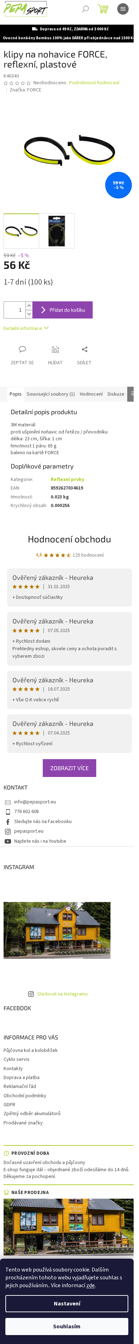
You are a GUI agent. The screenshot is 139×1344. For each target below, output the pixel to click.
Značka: (25, 90)
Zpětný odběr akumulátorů (32, 1113)
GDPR (9, 1104)
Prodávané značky (23, 1123)
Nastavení (67, 1304)
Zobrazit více (69, 767)
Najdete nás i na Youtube (40, 841)
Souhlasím (67, 1326)
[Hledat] (85, 9)
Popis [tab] (16, 394)
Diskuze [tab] (116, 394)
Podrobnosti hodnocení (94, 83)
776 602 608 (26, 811)
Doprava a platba (22, 1077)
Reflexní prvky (67, 479)
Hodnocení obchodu (69, 538)
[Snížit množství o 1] (28, 314)
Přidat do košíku (67, 310)
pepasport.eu (28, 831)
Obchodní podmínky (25, 1095)
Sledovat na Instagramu (62, 994)
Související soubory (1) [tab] (51, 394)
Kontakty (13, 1068)
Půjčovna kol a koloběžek (31, 1050)
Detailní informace (23, 328)
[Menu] (123, 9)
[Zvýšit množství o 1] (28, 306)
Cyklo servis (17, 1059)
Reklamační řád (20, 1086)
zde (90, 1285)
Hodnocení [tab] (91, 394)
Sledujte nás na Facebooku (43, 821)
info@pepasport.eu (35, 802)
